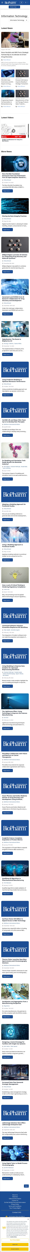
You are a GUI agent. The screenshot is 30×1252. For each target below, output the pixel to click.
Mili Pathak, (7, 466)
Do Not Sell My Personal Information (15, 1202)
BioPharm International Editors (12, 424)
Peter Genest (14, 1046)
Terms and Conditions (15, 1206)
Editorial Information (15, 1198)
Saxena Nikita (17, 343)
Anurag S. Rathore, (9, 343)
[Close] (28, 1219)
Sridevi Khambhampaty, (9, 673)
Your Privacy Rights (15, 1208)
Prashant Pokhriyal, (15, 466)
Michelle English (15, 630)
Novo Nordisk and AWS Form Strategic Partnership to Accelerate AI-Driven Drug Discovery (15, 54)
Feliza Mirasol (7, 180)
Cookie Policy (13, 1237)
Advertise (15, 1197)
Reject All (15, 1244)
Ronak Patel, (24, 466)
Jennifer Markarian (9, 1167)
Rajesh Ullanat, (19, 673)
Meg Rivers (7, 1006)
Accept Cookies (15, 1249)
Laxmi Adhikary (7, 468)
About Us (15, 1195)
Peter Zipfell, (7, 630)
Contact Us (15, 1200)
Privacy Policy (15, 1204)
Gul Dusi (6, 717)
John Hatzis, (7, 1046)
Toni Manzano (7, 883)
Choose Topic (13, 7)
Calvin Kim (6, 589)
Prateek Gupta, (18, 672)
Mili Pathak (5, 675)
